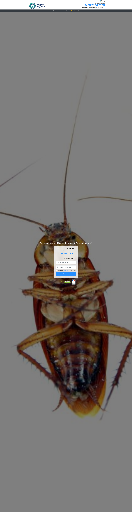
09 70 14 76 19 (96, 5)
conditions (66, 270)
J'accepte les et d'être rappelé (66, 270)
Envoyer (66, 274)
